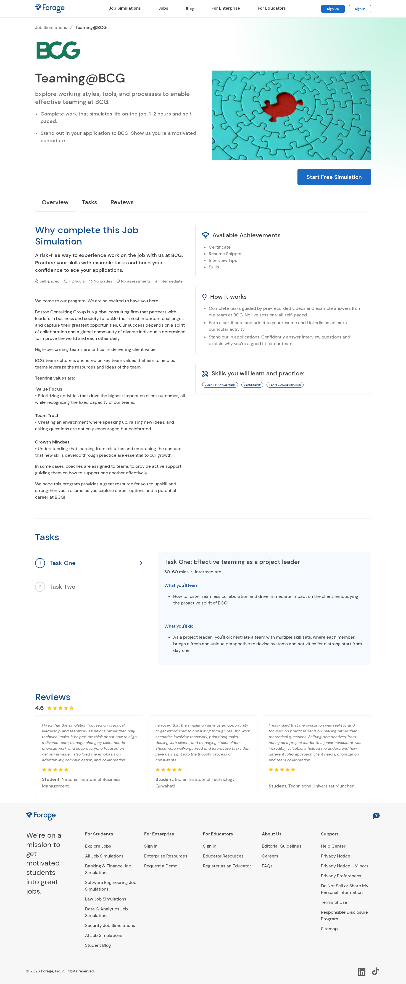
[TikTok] (376, 971)
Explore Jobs (98, 846)
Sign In (360, 9)
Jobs (163, 8)
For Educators (272, 8)
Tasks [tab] (89, 202)
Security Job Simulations (110, 925)
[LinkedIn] (361, 971)
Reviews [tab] (122, 202)
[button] (376, 816)
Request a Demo (160, 866)
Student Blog (98, 945)
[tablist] (203, 202)
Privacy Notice (335, 856)
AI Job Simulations (103, 935)
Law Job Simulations (105, 899)
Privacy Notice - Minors (344, 866)
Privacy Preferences (341, 876)
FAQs (267, 866)
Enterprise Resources (165, 856)
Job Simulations (125, 8)
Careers (270, 856)
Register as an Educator (227, 866)
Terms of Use (334, 902)
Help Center (333, 846)
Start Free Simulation (334, 177)
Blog (190, 8)
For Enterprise (226, 8)
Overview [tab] (55, 202)
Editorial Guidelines (281, 846)
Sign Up (333, 9)
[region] (264, 608)
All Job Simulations (104, 856)
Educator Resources (223, 856)
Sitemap (329, 929)
